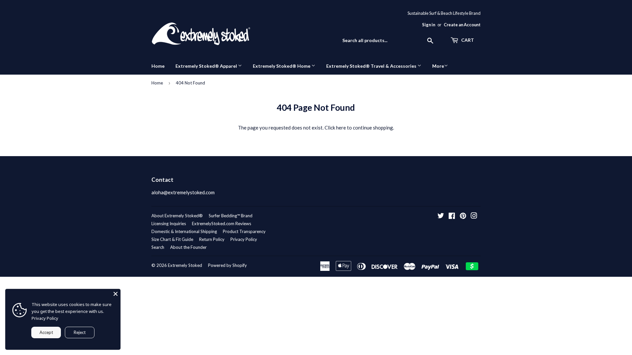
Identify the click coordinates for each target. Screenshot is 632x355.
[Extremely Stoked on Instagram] (474, 216)
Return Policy (211, 239)
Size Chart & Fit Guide (172, 239)
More (438, 66)
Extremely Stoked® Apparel (206, 66)
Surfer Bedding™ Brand (230, 215)
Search (157, 247)
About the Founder (188, 247)
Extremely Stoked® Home (282, 66)
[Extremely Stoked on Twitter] (440, 216)
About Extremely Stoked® (177, 215)
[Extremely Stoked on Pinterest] (463, 216)
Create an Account (462, 24)
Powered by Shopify (227, 265)
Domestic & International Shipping (184, 231)
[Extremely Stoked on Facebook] (451, 216)
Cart (467, 40)
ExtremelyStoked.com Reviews (221, 223)
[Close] (115, 294)
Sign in (428, 24)
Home (158, 66)
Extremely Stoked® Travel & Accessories (371, 66)
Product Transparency (244, 231)
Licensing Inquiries (168, 223)
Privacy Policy (243, 239)
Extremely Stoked (185, 265)
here (341, 127)
